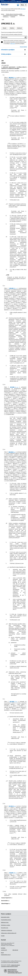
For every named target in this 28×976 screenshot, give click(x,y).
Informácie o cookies (5, 925)
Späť (3, 19)
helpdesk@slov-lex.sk (5, 954)
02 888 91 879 (4, 950)
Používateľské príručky (6, 919)
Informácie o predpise (8, 49)
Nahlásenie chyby (5, 922)
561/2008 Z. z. (13, 701)
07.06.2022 (13, 16)
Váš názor (23, 8)
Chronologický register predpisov (10, 15)
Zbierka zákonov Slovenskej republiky (14, 14)
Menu (22, 5)
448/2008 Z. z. (11, 452)
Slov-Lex (19, 1)
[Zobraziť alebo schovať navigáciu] (18, 4)
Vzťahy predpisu (6, 54)
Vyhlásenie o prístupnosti (6, 930)
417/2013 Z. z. (12, 806)
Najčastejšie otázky (5, 917)
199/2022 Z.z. (6, 16)
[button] (19, 28)
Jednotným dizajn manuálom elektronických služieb (10, 965)
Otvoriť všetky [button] (23, 46)
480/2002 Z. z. (12, 77)
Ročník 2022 (22, 15)
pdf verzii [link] (12, 43)
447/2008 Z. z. (14, 387)
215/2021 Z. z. (13, 872)
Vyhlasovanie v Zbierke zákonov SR (8, 933)
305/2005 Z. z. (13, 288)
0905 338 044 (15, 950)
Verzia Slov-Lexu (4, 927)
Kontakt (2, 935)
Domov (2, 14)
